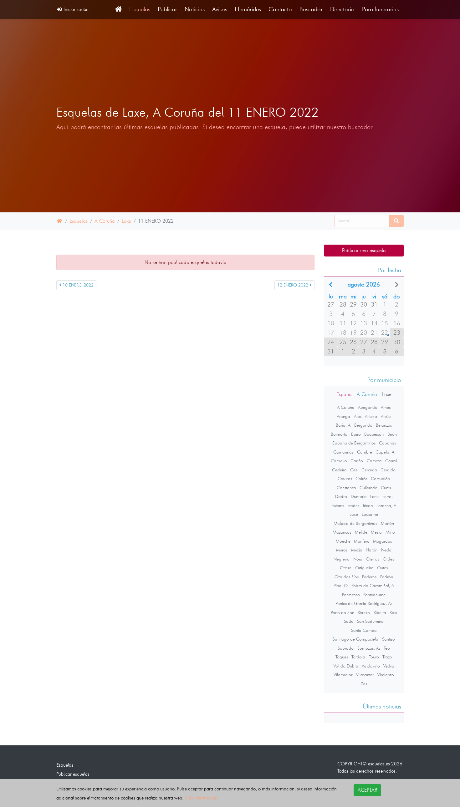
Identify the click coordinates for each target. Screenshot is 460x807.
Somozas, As (368, 648)
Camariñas (343, 452)
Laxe (126, 221)
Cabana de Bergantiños (354, 443)
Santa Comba (364, 630)
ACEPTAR (367, 790)
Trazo (387, 657)
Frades (353, 505)
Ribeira (380, 612)
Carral (391, 461)
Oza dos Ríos (347, 577)
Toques (341, 657)
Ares (357, 416)
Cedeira (339, 470)
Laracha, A (386, 505)
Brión (392, 434)
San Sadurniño (370, 621)
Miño (390, 532)
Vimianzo (385, 675)
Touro (374, 657)
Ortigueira (364, 568)
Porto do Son (342, 612)
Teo (387, 648)
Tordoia (358, 657)
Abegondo (367, 407)
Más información (201, 798)
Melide (361, 532)
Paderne (369, 577)
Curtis (386, 487)
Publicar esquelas (72, 774)
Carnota (374, 461)
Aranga (343, 416)
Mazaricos (342, 532)
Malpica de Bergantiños (355, 523)
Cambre (364, 452)
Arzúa (386, 416)
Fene (374, 496)
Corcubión (380, 478)
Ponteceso (351, 594)
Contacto (280, 9)
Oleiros (372, 559)
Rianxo (364, 612)
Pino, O (341, 585)
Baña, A (343, 425)
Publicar (167, 9)
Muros (341, 550)
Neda (386, 550)
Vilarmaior (343, 675)
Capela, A (385, 452)
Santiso (388, 639)
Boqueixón (374, 434)
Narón (371, 550)
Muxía (356, 550)
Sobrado (346, 648)
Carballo (339, 461)
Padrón (386, 577)
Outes (382, 568)
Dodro (341, 496)
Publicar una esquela (364, 250)
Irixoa (368, 505)
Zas (363, 684)
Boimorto (339, 434)
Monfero (362, 541)
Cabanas (387, 443)
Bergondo (363, 425)
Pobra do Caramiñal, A (372, 585)
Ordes (388, 559)
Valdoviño (371, 666)
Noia (357, 559)
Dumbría (359, 496)
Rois (393, 612)
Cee (354, 470)
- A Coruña (364, 394)
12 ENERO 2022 (293, 285)
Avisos (219, 9)
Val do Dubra (346, 666)
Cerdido (388, 470)
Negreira (342, 559)
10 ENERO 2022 (77, 285)
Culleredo (368, 487)
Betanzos (384, 425)
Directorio (342, 9)
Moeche (343, 541)
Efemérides (248, 9)
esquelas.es (379, 764)
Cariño (356, 461)
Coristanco (346, 487)
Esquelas (139, 9)
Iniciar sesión (75, 9)
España (344, 394)
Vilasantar (365, 675)
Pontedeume (374, 594)
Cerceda (369, 470)
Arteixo (371, 416)
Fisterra (337, 505)
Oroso (345, 568)
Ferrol (387, 496)
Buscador (311, 9)
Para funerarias (380, 9)
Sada (349, 621)
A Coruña (105, 221)
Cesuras (345, 478)
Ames (386, 407)
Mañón (387, 523)
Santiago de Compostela (355, 639)
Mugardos (382, 541)
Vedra (388, 666)
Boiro (356, 434)
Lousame (370, 514)
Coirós (361, 478)
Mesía (376, 532)
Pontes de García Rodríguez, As (363, 603)
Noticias (195, 9)
